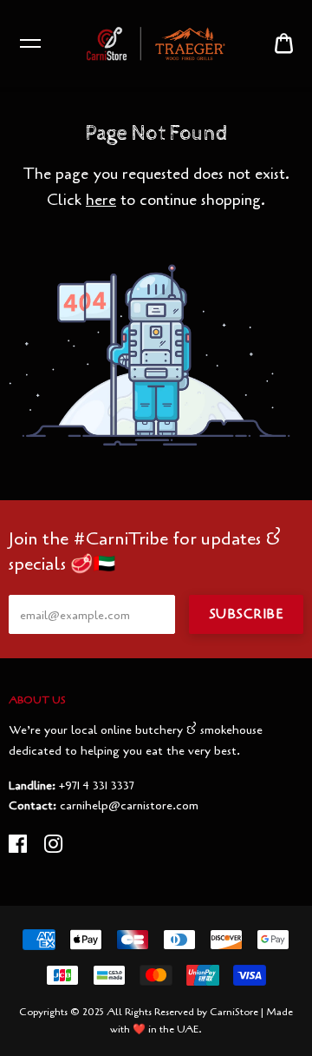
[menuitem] (283, 44)
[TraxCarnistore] (156, 43)
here (101, 199)
